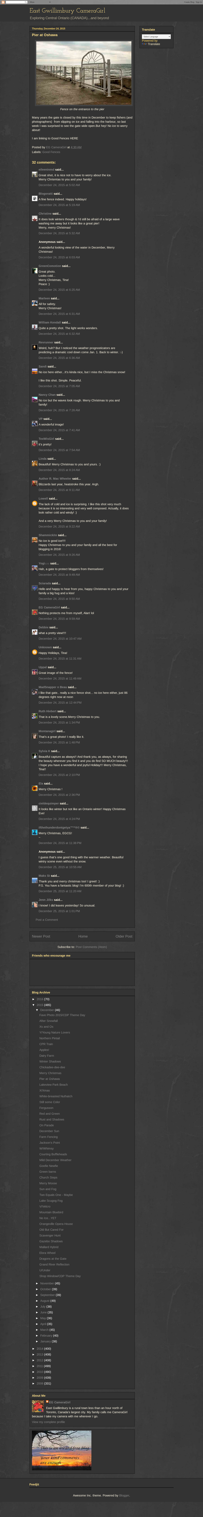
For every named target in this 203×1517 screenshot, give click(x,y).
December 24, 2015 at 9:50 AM (59, 598)
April (43, 1324)
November (47, 1283)
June (44, 1312)
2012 (40, 1360)
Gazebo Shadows (51, 1241)
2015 (40, 1005)
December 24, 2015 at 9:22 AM (59, 526)
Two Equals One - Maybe (56, 1194)
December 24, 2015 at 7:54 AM (59, 450)
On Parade (46, 1125)
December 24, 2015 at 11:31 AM (60, 658)
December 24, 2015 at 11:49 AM (60, 678)
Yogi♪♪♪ (44, 563)
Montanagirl (47, 731)
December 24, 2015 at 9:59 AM (59, 618)
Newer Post (41, 936)
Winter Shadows (50, 1061)
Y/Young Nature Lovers (54, 1032)
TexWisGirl (46, 438)
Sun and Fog (47, 1189)
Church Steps (48, 1177)
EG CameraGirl (49, 607)
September (48, 1295)
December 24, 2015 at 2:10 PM (59, 774)
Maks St (44, 875)
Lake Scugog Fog (51, 1200)
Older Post (124, 936)
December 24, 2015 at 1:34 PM (59, 722)
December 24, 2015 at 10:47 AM (60, 638)
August (45, 1300)
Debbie (43, 627)
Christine (45, 213)
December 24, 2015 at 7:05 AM (59, 386)
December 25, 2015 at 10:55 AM (60, 867)
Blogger (124, 1495)
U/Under (44, 1270)
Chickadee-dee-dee (52, 1067)
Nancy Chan (47, 394)
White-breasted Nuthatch (55, 1096)
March (44, 1329)
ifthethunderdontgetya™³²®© (59, 827)
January (46, 1341)
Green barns (47, 1171)
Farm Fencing (48, 1136)
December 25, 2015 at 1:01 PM (59, 911)
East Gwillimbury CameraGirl (67, 11)
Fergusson (46, 1107)
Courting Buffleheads (53, 1154)
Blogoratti (46, 193)
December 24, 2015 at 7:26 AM (59, 410)
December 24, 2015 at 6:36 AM (59, 357)
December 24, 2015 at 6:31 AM (59, 313)
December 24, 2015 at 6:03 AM (59, 257)
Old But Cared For (51, 1229)
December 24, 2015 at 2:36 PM (59, 794)
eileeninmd (46, 169)
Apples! (44, 1049)
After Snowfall (48, 1020)
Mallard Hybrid (48, 1247)
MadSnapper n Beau (53, 687)
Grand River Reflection (54, 1264)
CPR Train (46, 1044)
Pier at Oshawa (49, 1078)
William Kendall (50, 322)
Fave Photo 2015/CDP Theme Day (62, 1015)
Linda (43, 458)
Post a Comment (47, 919)
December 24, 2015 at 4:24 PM (59, 819)
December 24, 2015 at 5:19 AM (59, 205)
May (43, 1318)
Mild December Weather (55, 1160)
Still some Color (49, 1102)
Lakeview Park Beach (53, 1084)
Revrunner (46, 342)
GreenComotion (50, 266)
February (46, 1335)
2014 (40, 1348)
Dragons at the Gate (52, 1258)
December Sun (49, 1131)
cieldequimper (49, 803)
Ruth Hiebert (47, 711)
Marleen (44, 298)
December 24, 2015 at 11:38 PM (60, 843)
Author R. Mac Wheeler (55, 478)
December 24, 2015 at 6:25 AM (59, 289)
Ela (41, 783)
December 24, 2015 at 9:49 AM (59, 574)
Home (83, 936)
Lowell (43, 498)
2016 (40, 999)
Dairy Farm (46, 1055)
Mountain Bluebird (51, 1212)
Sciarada (45, 583)
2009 (40, 1377)
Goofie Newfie (48, 1165)
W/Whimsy (46, 1148)
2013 (40, 1354)
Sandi (43, 366)
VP (41, 418)
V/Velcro (44, 1206)
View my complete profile (48, 1422)
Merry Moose (48, 1183)
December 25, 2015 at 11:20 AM (60, 891)
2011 (40, 1366)
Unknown (45, 647)
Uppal (43, 667)
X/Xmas (44, 1090)
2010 (40, 1371)
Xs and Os (46, 1026)
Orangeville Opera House (56, 1223)
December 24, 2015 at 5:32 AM (59, 233)
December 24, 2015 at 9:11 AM (59, 490)
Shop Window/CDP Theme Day (60, 1276)
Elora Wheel (47, 1252)
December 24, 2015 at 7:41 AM (59, 430)
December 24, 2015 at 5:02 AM (59, 185)
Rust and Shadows (51, 1119)
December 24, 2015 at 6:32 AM (59, 333)
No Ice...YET (47, 1218)
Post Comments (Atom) (91, 947)
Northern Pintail (49, 1038)
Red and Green (49, 1113)
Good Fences (51, 152)
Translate (154, 44)
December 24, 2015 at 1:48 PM (59, 742)
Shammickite (48, 535)
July (43, 1306)
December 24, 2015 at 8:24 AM (59, 470)
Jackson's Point (49, 1142)
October (46, 1289)
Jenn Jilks (46, 899)
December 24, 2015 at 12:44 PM (60, 702)
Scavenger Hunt (50, 1235)
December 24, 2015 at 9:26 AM (59, 554)
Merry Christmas (50, 1073)
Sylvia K (44, 751)
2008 (40, 1383)
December (47, 1010)
